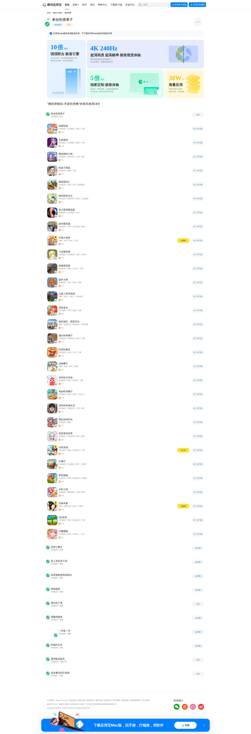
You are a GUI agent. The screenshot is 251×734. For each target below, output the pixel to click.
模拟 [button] (83, 226)
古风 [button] (76, 240)
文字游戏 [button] (76, 226)
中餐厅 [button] (84, 464)
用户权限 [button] (116, 700)
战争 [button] (74, 506)
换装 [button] (69, 534)
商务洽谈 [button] (81, 700)
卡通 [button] (83, 129)
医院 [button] (78, 198)
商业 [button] (71, 240)
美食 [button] (78, 129)
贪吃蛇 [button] (75, 380)
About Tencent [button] (62, 700)
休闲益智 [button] (62, 129)
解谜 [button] (69, 170)
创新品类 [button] (62, 268)
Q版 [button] (82, 157)
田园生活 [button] (76, 450)
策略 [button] (60, 240)
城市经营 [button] (70, 157)
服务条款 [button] (72, 700)
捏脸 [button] (82, 436)
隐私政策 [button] (125, 700)
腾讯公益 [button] (99, 700)
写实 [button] (74, 170)
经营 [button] (69, 184)
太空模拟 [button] (70, 212)
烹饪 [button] (74, 352)
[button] (52, 4)
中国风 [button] (84, 478)
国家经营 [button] (67, 506)
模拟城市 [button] (76, 324)
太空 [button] (78, 212)
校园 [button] (78, 143)
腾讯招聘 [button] (90, 700)
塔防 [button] (65, 296)
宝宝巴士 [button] (81, 394)
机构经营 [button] (70, 198)
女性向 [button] (84, 254)
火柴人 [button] (71, 296)
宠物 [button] (76, 366)
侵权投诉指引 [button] (135, 700)
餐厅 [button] (78, 464)
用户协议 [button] (146, 700)
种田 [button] (69, 478)
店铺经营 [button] (70, 338)
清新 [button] (79, 282)
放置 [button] (65, 240)
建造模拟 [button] (81, 184)
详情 (198, 115)
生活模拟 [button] (70, 129)
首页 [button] (49, 13)
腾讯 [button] (83, 492)
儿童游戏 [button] (84, 198)
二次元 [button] (82, 534)
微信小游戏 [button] (57, 13)
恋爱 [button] (78, 254)
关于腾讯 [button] (50, 700)
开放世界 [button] (84, 324)
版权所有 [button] (107, 700)
